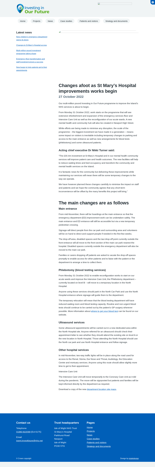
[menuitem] (22, 21)
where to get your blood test (104, 311)
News (89, 435)
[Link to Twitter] (31, 447)
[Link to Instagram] (36, 447)
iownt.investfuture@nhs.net (29, 440)
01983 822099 (23, 432)
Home (90, 427)
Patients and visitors (96, 442)
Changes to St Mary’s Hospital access (31, 45)
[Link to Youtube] (22, 447)
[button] (152, 2)
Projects (91, 431)
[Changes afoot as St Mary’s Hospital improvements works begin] (99, 56)
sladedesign (134, 458)
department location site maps (101, 389)
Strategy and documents (99, 446)
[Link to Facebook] (18, 447)
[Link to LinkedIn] (27, 447)
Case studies (93, 439)
